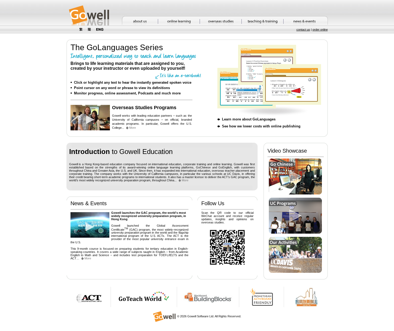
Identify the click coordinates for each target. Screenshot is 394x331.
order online (320, 29)
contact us (303, 29)
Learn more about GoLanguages (249, 119)
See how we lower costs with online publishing (261, 126)
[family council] (306, 306)
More (132, 127)
